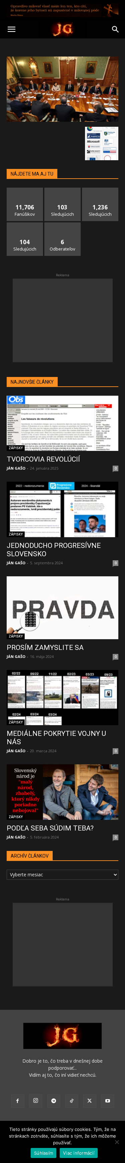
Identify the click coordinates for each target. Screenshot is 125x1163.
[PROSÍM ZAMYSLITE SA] (62, 607)
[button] (11, 29)
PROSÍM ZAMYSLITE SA (45, 648)
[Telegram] (53, 1101)
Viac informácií (78, 1153)
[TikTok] (71, 1101)
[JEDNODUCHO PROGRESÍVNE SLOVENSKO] (62, 509)
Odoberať (62, 224)
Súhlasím (43, 1153)
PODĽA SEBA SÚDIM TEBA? (50, 828)
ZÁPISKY (16, 448)
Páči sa (25, 190)
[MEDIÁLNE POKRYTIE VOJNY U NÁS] (62, 697)
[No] (116, 1142)
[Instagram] (35, 1100)
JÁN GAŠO (16, 468)
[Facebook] (17, 1101)
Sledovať (62, 190)
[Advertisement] (63, 320)
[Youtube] (107, 1101)
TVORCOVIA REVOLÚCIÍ (43, 459)
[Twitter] (89, 1101)
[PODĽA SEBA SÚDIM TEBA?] (62, 791)
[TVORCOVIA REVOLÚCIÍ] (62, 423)
